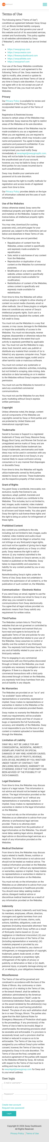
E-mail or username (13, 1083)
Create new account (11, 1105)
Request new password (13, 1108)
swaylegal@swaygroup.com (17, 1069)
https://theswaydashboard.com (22, 55)
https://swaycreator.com (19, 52)
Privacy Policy (12, 101)
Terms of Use (32, 1133)
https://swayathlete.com (19, 58)
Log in (9, 1113)
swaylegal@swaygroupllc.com (31, 153)
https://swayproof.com (18, 61)
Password (9, 1094)
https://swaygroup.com (18, 49)
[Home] (7, 4)
